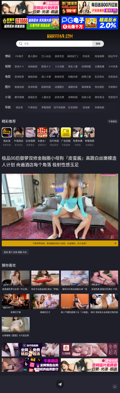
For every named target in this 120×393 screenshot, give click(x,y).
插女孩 (19, 107)
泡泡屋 (86, 107)
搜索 (98, 43)
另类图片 (113, 87)
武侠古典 (59, 97)
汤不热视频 (59, 107)
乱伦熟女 (99, 76)
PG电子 (19, 56)
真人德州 (32, 56)
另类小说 (86, 97)
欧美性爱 (59, 76)
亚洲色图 (32, 87)
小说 (8, 97)
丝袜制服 (86, 66)
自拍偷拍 (32, 66)
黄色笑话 (99, 97)
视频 (8, 66)
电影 (8, 77)
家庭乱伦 (32, 97)
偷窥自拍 (19, 87)
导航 (8, 107)
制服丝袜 (73, 76)
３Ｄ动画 (59, 66)
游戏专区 (59, 56)
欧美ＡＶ (46, 66)
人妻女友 (46, 97)
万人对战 (46, 56)
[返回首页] (114, 386)
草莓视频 (46, 107)
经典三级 (86, 76)
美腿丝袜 (73, 87)
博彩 (8, 56)
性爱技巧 (113, 97)
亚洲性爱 (19, 76)
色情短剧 (99, 107)
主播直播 (99, 66)
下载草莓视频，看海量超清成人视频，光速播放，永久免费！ (60, 243)
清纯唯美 (86, 87)
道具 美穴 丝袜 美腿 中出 (15, 252)
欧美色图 (46, 87)
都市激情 (19, 97)
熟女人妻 (73, 66)
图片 (8, 87)
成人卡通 (46, 76)
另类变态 (113, 76)
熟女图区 (99, 87)
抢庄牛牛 (113, 56)
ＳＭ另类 (113, 66)
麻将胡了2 (72, 56)
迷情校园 (73, 97)
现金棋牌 (99, 56)
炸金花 (86, 56)
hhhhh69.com (60, 36)
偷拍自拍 (32, 76)
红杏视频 (73, 107)
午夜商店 (32, 107)
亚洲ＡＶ (19, 66)
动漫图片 (59, 87)
